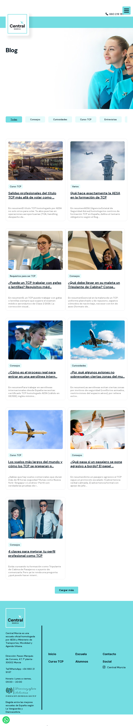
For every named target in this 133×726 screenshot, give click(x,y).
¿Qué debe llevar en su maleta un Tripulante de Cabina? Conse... (94, 285)
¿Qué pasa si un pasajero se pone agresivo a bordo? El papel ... (96, 464)
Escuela (81, 654)
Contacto (109, 654)
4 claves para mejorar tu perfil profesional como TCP (31, 553)
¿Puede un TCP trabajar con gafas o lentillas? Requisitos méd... (34, 285)
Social (107, 661)
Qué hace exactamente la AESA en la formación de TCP (95, 195)
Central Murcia (116, 667)
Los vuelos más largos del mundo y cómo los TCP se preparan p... (35, 464)
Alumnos (81, 661)
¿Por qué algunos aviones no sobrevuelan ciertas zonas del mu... (97, 374)
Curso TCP (55, 661)
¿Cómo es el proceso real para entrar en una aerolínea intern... (32, 374)
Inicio (52, 654)
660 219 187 (116, 14)
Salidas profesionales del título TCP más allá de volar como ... (32, 195)
